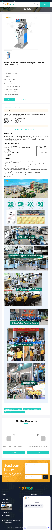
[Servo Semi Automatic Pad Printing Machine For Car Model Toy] (38, 435)
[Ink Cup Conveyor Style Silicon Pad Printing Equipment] (14, 435)
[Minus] (48, 498)
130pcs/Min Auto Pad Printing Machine (13, 409)
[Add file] (25, 527)
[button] (8, 438)
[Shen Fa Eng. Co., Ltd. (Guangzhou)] (9, 4)
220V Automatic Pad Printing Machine (32, 409)
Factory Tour (5, 499)
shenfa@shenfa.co (35, 0)
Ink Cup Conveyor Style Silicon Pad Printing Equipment (13, 447)
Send (45, 477)
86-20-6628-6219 (46, 0)
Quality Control (5, 502)
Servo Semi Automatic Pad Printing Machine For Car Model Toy (37, 447)
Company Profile (5, 497)
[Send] (49, 527)
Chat (45, 4)
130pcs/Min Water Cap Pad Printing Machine (14, 411)
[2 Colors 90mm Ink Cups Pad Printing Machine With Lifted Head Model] (21, 33)
